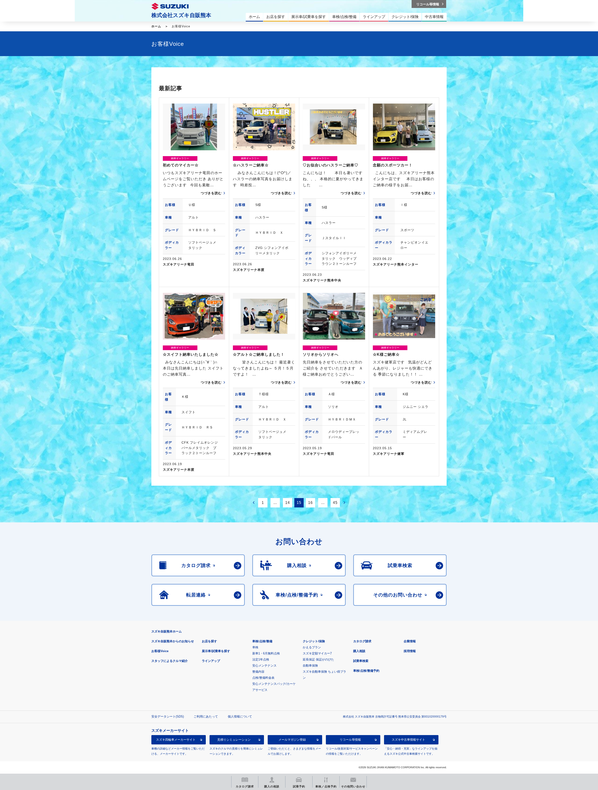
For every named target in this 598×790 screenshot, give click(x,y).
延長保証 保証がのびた (318, 659)
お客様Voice (159, 651)
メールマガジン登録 (292, 739)
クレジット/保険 (314, 641)
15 (299, 503)
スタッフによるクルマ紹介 (169, 661)
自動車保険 (310, 665)
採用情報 (410, 651)
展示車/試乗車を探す (216, 651)
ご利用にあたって (206, 716)
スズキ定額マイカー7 (317, 653)
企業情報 (410, 641)
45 (335, 503)
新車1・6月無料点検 (266, 653)
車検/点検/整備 (262, 641)
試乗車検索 (360, 661)
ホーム (156, 26)
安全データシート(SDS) (167, 716)
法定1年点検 (260, 659)
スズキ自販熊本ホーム (166, 631)
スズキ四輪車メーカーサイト (176, 739)
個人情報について (240, 716)
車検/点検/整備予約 (366, 670)
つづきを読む (211, 193)
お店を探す (209, 641)
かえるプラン (312, 647)
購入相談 (359, 651)
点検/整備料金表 (263, 677)
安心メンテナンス (264, 665)
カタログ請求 (362, 641)
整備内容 (258, 671)
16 (310, 503)
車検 (255, 647)
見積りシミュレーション (234, 739)
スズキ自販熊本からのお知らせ (172, 641)
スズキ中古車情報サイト (408, 739)
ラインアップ (211, 661)
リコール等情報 (350, 739)
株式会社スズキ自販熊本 (181, 15)
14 (287, 503)
